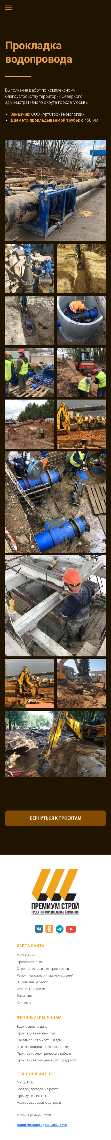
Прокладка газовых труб (36, 1033)
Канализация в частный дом (39, 1040)
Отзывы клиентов (31, 989)
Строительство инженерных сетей (43, 969)
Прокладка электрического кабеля (44, 1053)
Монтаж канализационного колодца (45, 1047)
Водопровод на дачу (32, 1026)
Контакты (24, 1002)
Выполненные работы (33, 982)
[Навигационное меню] (8, 7)
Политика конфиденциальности (42, 1125)
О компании (26, 955)
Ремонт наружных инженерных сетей (45, 975)
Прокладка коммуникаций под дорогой (47, 1060)
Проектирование (30, 962)
